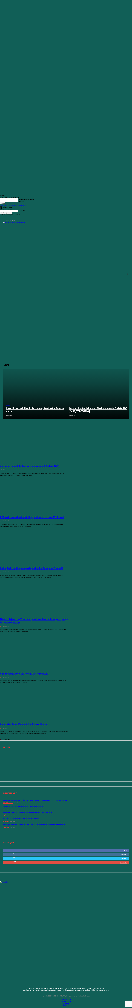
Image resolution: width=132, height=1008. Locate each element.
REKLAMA (66, 1003)
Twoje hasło (21, 201)
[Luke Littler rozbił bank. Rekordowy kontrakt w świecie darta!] (34, 394)
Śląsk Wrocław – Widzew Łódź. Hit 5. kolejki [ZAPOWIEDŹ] (23, 806)
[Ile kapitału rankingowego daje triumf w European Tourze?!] (34, 548)
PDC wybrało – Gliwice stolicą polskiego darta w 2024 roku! (32, 517)
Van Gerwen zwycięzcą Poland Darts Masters (24, 673)
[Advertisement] (66, 340)
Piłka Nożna (6, 821)
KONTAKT (66, 1005)
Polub (125, 850)
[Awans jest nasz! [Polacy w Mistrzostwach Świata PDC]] (34, 447)
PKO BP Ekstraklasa (8, 803)
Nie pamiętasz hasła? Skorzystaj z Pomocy (13, 205)
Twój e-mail (21, 211)
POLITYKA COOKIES (66, 1001)
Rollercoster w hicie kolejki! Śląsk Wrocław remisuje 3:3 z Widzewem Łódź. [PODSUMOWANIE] (35, 800)
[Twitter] (7, 218)
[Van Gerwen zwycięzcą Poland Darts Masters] (34, 654)
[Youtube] (11, 218)
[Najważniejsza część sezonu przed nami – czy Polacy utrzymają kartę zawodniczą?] (34, 599)
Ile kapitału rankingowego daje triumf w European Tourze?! (31, 568)
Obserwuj (124, 854)
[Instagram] (4, 218)
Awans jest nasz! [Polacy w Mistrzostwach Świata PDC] (29, 466)
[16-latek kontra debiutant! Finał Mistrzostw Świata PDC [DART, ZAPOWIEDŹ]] (97, 394)
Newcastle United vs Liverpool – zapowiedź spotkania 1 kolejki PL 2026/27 (28, 813)
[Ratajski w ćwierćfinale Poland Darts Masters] (34, 705)
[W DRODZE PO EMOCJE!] (16, 274)
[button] (127, 274)
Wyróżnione (6, 815)
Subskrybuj (123, 863)
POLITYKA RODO (66, 1000)
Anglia (8, 405)
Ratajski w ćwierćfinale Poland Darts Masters (24, 724)
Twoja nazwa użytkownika (26, 199)
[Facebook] (1, 218)
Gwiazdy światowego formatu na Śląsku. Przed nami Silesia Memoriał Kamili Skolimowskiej (34, 825)
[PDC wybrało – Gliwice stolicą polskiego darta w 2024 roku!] (34, 497)
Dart (1, 521)
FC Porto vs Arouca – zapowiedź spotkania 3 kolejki (21, 819)
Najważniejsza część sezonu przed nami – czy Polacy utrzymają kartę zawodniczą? (34, 621)
